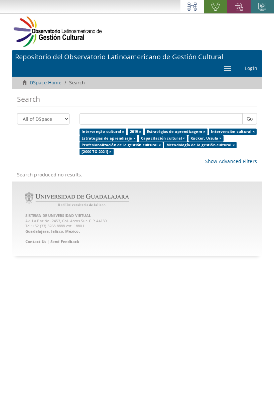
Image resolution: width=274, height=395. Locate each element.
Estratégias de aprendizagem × (176, 131)
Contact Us (35, 241)
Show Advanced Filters (231, 161)
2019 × (135, 131)
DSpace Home (45, 82)
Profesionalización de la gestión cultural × (121, 145)
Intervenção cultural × (103, 131)
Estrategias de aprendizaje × (108, 138)
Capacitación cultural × (163, 138)
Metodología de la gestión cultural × (200, 145)
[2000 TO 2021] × (96, 151)
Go (250, 118)
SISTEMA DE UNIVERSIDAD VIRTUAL (58, 215)
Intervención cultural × (233, 131)
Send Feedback (65, 241)
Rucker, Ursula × (205, 138)
